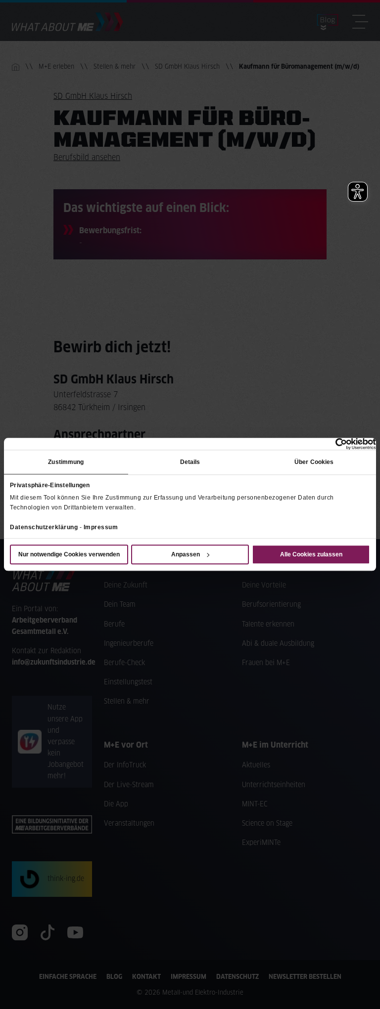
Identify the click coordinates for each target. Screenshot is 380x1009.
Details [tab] (190, 462)
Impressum (101, 527)
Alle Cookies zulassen (311, 554)
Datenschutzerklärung (44, 527)
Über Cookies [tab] (313, 462)
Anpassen (185, 554)
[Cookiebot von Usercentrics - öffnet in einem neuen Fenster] (332, 444)
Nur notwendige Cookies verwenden (69, 554)
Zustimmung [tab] (66, 462)
